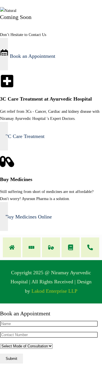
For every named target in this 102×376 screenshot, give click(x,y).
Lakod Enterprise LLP (54, 291)
